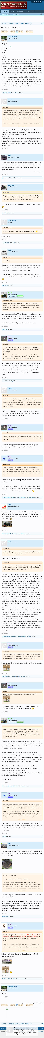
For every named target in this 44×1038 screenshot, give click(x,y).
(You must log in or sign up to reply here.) (32, 1003)
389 (19, 31)
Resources (20, 11)
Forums (5, 11)
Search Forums (6, 14)
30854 (10, 250)
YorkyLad (4, 92)
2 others (29, 636)
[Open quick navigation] (42, 23)
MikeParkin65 (14, 786)
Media (12, 11)
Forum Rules (40, 1031)
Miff (13, 978)
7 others (23, 533)
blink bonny (12, 220)
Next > (30, 31)
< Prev (2, 31)
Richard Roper (14, 177)
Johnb (10, 100)
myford (8, 786)
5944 (9, 844)
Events (27, 11)
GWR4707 (11, 185)
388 (17, 31)
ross (9, 541)
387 (14, 31)
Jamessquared (6, 242)
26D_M (16, 92)
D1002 (10, 505)
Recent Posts (15, 14)
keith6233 (4, 381)
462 (27, 31)
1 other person (31, 497)
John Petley (5, 213)
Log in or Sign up (36, 1)
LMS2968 (7, 676)
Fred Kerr (4, 978)
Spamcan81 (5, 533)
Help (42, 1028)
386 (12, 31)
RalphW (10, 978)
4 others (23, 786)
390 (22, 31)
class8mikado (12, 36)
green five (4, 177)
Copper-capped (6, 497)
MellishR (10, 92)
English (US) (4, 1028)
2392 (9, 155)
